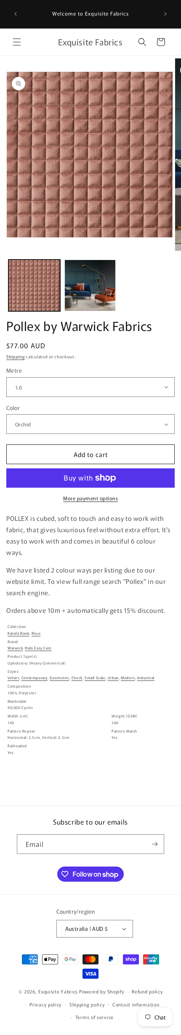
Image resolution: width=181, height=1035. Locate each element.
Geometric (59, 677)
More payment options (90, 498)
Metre (14, 370)
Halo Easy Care (38, 648)
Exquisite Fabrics (58, 991)
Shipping (15, 356)
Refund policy (147, 991)
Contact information (135, 1004)
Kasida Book (18, 633)
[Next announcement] (165, 14)
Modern (128, 677)
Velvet (13, 677)
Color (13, 408)
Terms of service (94, 1017)
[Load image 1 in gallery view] (34, 285)
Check (77, 677)
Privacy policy (45, 1004)
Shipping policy (87, 1004)
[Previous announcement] (15, 14)
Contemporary (34, 677)
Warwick (15, 648)
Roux (36, 633)
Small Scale (95, 677)
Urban (113, 677)
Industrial (145, 677)
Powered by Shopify (101, 991)
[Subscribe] (154, 844)
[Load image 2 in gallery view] (90, 285)
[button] (17, 42)
